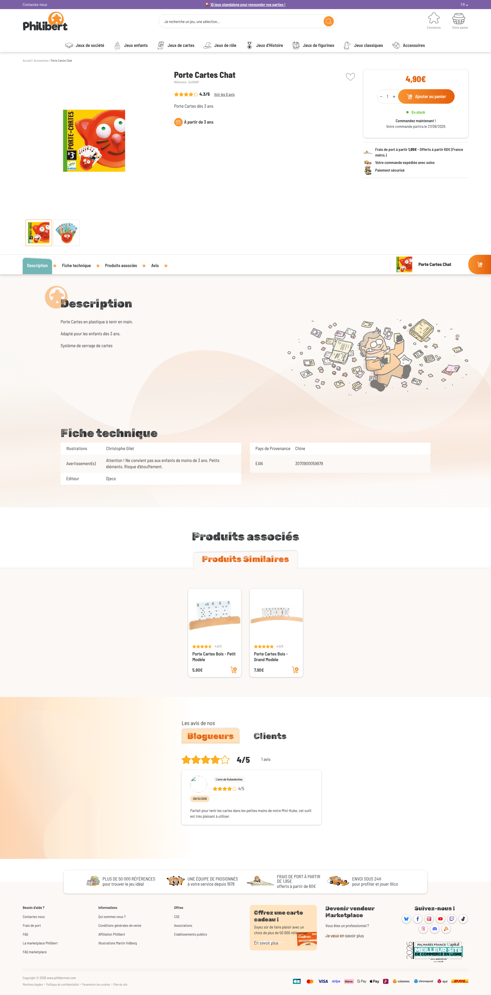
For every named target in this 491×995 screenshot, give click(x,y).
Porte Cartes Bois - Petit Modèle (214, 656)
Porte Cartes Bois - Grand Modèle (271, 656)
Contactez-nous (35, 4)
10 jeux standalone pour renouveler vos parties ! (248, 4)
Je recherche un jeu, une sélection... (192, 22)
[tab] (245, 560)
